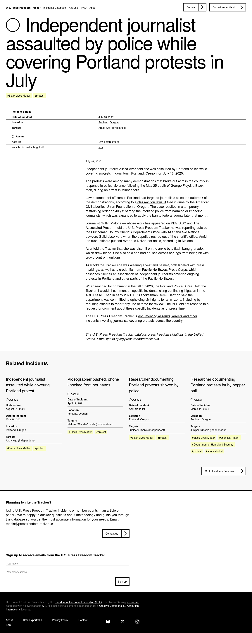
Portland (103, 122)
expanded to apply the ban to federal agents (150, 215)
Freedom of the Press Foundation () (78, 602)
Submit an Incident (224, 7)
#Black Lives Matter (18, 95)
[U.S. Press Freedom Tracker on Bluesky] (108, 622)
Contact (82, 620)
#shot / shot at (214, 451)
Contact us (112, 533)
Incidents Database (54, 7)
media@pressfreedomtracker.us (29, 523)
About (92, 7)
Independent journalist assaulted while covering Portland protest (28, 384)
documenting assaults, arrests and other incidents (141, 318)
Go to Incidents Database (220, 471)
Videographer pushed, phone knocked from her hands (93, 382)
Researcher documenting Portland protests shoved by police (154, 384)
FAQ (84, 7)
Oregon (114, 122)
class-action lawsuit (151, 201)
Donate (191, 7)
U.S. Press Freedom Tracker (23, 7)
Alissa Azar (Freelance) (112, 127)
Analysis (73, 7)
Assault (20, 136)
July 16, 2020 (106, 117)
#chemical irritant (229, 437)
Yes (101, 147)
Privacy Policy (60, 620)
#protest (39, 95)
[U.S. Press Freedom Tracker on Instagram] (137, 622)
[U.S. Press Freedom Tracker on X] (122, 622)
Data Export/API (32, 620)
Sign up (122, 581)
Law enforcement (109, 142)
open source (132, 602)
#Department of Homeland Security (212, 444)
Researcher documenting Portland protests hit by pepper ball (218, 384)
